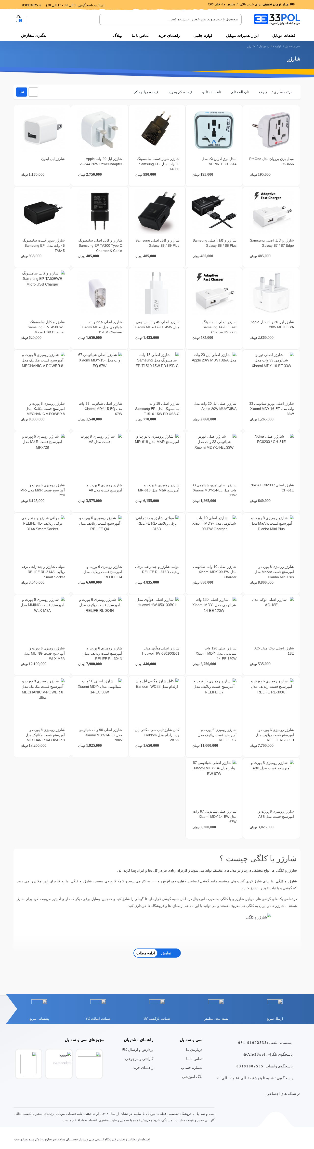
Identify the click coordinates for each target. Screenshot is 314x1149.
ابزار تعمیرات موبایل (242, 35)
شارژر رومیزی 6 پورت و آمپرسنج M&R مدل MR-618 (158, 487)
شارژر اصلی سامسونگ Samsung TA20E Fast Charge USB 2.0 (219, 327)
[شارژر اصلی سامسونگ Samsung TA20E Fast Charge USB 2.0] (214, 293)
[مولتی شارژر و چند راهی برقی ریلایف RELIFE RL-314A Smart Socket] (42, 538)
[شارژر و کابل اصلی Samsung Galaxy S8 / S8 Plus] (214, 211)
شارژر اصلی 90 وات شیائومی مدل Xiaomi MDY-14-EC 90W (100, 735)
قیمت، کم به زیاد (180, 92)
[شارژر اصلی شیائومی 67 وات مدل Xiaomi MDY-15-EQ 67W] (100, 375)
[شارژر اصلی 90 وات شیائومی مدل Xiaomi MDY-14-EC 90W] (100, 701)
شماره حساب (191, 1067)
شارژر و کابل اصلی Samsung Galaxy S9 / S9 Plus (157, 242)
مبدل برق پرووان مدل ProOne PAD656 (271, 161)
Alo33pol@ (254, 1054)
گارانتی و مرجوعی (139, 1059)
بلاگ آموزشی (192, 1077)
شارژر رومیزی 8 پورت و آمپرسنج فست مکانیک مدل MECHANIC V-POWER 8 (45, 409)
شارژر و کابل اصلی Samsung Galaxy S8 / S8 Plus (214, 242)
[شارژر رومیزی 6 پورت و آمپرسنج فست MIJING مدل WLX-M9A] (42, 619)
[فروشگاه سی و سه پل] (277, 19)
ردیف (263, 92)
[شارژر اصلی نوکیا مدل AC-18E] (271, 619)
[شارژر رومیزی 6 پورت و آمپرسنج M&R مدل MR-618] (157, 456)
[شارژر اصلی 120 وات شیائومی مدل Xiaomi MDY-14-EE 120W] (214, 619)
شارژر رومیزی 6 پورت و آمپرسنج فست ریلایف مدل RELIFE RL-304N (103, 653)
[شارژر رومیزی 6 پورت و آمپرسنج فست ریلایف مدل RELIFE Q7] (214, 701)
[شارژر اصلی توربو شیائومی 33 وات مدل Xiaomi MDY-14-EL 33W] (214, 456)
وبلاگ (117, 35)
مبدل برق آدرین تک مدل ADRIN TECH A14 (219, 161)
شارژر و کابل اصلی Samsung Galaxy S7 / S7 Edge (272, 242)
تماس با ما (140, 35)
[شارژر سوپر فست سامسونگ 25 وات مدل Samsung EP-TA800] (157, 130)
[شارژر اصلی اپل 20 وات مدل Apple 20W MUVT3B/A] (214, 375)
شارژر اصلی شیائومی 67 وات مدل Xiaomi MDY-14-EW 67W (214, 816)
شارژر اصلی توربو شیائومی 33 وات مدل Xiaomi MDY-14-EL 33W (214, 490)
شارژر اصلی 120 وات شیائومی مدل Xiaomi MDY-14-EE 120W (216, 653)
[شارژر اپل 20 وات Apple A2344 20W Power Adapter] (100, 130)
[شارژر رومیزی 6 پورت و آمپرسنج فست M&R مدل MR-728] (42, 456)
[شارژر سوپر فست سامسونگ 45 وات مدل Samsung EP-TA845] (42, 211)
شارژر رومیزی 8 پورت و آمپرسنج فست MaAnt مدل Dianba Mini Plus (274, 572)
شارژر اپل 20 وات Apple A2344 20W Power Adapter (101, 161)
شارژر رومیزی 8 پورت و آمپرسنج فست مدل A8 (104, 487)
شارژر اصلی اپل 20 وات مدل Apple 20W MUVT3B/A (215, 406)
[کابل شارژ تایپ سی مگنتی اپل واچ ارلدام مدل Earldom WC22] (157, 701)
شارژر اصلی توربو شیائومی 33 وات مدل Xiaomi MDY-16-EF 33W (271, 409)
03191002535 (249, 1066)
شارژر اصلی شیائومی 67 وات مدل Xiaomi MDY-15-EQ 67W (100, 409)
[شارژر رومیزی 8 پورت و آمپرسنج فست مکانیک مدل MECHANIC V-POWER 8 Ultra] (42, 701)
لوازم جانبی (203, 35)
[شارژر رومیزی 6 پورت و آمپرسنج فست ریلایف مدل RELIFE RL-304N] (100, 619)
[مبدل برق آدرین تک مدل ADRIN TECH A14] (214, 130)
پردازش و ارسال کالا (137, 1050)
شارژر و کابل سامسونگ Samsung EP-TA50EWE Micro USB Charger (46, 327)
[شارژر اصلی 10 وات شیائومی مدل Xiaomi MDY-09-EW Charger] (214, 538)
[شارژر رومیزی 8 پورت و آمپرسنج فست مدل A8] (100, 456)
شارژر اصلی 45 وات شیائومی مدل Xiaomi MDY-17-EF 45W (156, 324)
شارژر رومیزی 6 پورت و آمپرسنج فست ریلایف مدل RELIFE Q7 (217, 735)
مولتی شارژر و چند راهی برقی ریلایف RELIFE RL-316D (157, 569)
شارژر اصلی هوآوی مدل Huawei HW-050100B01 (160, 650)
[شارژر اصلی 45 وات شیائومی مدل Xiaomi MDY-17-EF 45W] (157, 293)
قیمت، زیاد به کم (146, 92)
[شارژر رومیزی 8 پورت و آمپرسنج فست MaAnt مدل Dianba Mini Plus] (271, 538)
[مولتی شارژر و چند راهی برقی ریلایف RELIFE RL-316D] (157, 538)
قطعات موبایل (284, 35)
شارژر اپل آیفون (53, 159)
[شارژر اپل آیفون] (42, 130)
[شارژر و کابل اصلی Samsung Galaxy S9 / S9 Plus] (157, 211)
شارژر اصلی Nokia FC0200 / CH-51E (272, 487)
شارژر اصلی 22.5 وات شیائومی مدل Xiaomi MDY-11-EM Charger (101, 327)
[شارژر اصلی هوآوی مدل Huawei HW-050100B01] (157, 619)
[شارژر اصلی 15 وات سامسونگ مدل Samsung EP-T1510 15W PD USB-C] (157, 375)
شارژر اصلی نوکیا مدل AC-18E (274, 650)
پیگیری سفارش (33, 35)
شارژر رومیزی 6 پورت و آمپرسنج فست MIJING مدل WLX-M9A (44, 653)
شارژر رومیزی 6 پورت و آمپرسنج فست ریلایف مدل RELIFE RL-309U (274, 735)
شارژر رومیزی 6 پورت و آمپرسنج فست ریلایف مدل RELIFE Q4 (103, 572)
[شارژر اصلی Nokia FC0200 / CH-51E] (271, 456)
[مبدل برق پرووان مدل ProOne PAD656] (271, 130)
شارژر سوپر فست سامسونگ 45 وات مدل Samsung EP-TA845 (43, 245)
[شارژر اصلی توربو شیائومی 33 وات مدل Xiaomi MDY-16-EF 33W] (271, 375)
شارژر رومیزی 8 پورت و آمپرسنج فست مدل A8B (276, 814)
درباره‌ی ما (194, 1050)
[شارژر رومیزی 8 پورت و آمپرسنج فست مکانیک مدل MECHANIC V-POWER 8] (42, 375)
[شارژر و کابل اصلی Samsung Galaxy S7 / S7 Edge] (271, 211)
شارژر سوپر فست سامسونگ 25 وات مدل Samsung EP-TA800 (158, 164)
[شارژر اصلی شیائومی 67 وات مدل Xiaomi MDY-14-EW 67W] (214, 782)
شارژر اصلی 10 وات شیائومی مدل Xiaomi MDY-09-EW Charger (214, 572)
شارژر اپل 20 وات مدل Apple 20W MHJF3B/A (272, 324)
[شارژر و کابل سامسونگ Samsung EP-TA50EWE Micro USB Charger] (42, 293)
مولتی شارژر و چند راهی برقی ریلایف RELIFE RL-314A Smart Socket (43, 572)
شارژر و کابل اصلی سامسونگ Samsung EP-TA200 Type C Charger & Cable (100, 245)
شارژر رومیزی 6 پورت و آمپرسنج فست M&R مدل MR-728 (42, 490)
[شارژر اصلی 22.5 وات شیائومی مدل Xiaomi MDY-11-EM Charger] (100, 293)
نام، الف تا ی (240, 92)
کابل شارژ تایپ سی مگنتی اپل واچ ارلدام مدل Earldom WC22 (157, 735)
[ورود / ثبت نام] (32, 19)
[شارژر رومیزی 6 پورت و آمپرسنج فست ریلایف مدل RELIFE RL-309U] (271, 701)
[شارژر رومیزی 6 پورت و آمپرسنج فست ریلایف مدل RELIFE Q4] (100, 538)
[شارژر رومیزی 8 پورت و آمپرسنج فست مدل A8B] (271, 782)
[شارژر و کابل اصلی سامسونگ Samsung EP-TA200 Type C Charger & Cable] (100, 211)
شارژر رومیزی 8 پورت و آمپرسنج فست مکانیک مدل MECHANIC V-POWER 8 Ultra (45, 737)
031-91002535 (252, 1043)
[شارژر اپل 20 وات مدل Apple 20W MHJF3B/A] (271, 293)
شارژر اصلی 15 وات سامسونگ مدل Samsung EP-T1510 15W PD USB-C (157, 409)
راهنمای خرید (169, 35)
